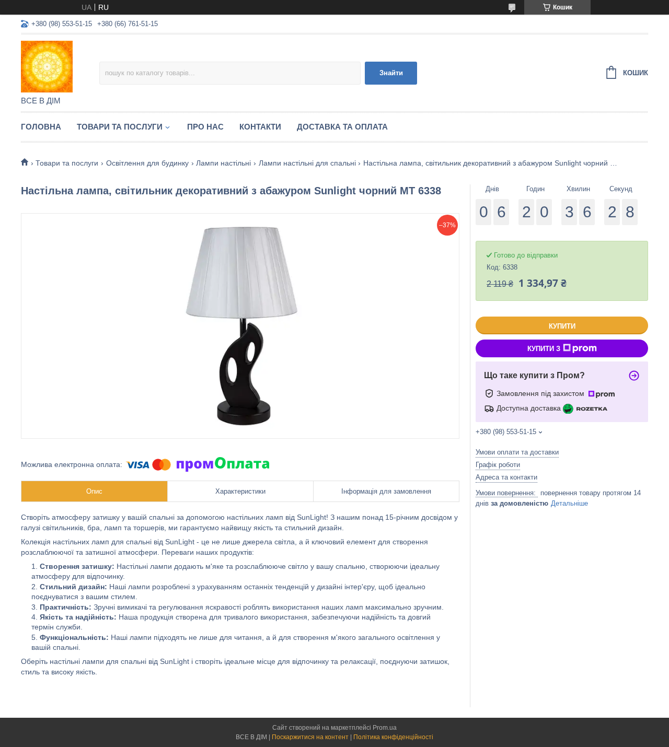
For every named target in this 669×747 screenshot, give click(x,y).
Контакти (260, 127)
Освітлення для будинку (147, 163)
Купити (562, 326)
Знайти (391, 73)
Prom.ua (385, 727)
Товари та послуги (120, 127)
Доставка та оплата (342, 127)
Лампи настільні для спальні (307, 163)
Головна (41, 127)
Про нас (205, 127)
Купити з (543, 349)
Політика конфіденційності (393, 737)
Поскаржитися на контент (310, 737)
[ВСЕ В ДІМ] (60, 66)
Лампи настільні (223, 163)
